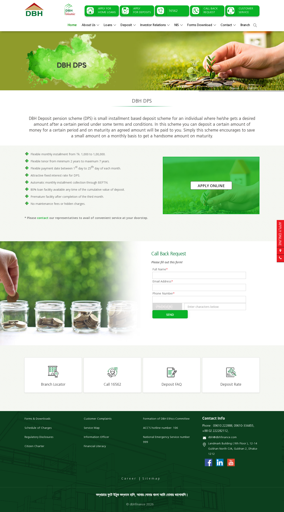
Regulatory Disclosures (39, 437)
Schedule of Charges (38, 428)
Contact (226, 25)
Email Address (162, 281)
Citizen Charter (34, 446)
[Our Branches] (280, 251)
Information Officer (96, 437)
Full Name (160, 269)
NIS (176, 25)
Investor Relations (153, 25)
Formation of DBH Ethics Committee (166, 418)
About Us (88, 25)
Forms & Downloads (37, 418)
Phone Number (163, 293)
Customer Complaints (97, 418)
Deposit (126, 25)
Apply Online (211, 185)
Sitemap (151, 478)
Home (72, 25)
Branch (245, 25)
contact (42, 218)
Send (170, 314)
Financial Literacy (95, 446)
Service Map (92, 428)
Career (129, 478)
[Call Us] (280, 258)
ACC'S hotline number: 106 (160, 428)
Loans (108, 25)
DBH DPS (252, 88)
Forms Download (199, 25)
